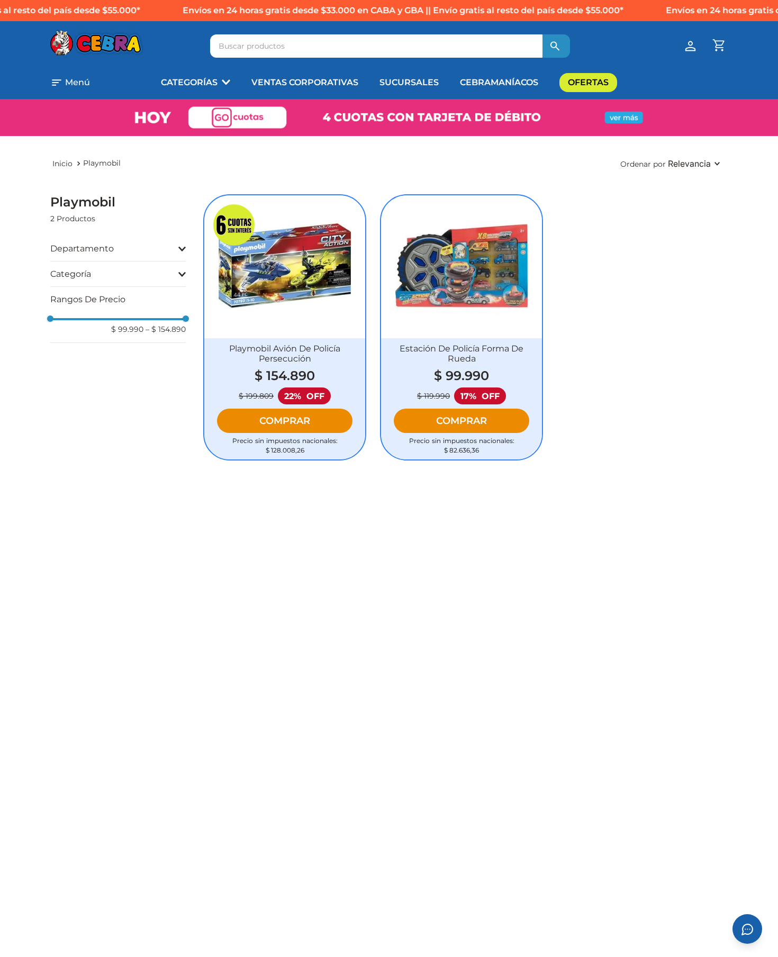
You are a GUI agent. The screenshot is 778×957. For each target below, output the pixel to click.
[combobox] (390, 46)
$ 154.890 (166, 329)
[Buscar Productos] (555, 46)
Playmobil (102, 163)
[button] (84, 82)
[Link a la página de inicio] (62, 163)
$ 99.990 (127, 329)
